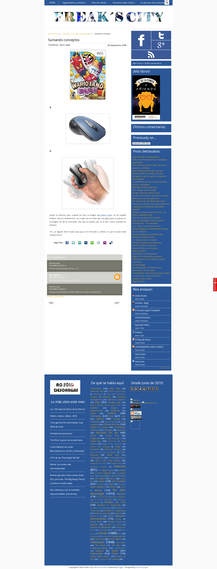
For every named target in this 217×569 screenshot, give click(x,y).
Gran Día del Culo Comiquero (103, 452)
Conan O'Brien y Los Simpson (145, 248)
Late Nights (99, 478)
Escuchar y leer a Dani (123, 2)
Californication (96, 410)
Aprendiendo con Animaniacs (144, 253)
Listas (101, 481)
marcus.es (140, 361)
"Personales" (95, 388)
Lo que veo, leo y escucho (153, 2)
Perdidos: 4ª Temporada (100, 508)
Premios (118, 519)
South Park (99, 539)
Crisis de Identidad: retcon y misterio (148, 220)
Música (98, 490)
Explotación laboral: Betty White (146, 217)
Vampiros (99, 551)
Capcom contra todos (142, 278)
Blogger (120, 567)
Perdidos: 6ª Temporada (114, 510)
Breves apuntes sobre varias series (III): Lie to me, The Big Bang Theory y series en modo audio (67, 479)
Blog (97, 402)
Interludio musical (98, 467)
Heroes (122, 457)
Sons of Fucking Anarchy (114, 536)
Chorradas (75, 34)
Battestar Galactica (116, 399)
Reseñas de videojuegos (100, 527)
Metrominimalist (100, 567)
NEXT (117, 303)
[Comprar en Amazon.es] (146, 119)
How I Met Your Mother (107, 460)
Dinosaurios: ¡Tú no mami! (143, 270)
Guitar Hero (113, 455)
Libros (112, 478)
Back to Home (53, 34)
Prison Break (96, 521)
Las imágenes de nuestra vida (112, 475)
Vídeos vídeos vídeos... (100, 556)
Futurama (94, 449)
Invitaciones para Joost (61, 433)
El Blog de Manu (143, 339)
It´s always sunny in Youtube (144, 240)
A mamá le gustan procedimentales (147, 234)
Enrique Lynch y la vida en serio (145, 193)
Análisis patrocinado (117, 391)
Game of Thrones (112, 449)
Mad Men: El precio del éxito (144, 187)
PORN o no (96, 516)
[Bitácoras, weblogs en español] (149, 403)
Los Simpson (118, 481)
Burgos (114, 408)
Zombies (115, 559)
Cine (111, 415)
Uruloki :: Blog (141, 303)
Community (95, 421)
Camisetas (115, 410)
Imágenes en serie (98, 463)
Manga (120, 484)
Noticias (121, 493)
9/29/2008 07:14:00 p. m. (57, 289)
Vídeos (115, 553)
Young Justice (103, 559)
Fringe (117, 446)
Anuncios (107, 396)
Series (103, 533)
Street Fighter (115, 539)
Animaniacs (98, 394)
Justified (121, 470)
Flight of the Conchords (112, 444)
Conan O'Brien (111, 422)
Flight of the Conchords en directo (147, 256)
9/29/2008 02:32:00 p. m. (57, 265)
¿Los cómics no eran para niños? (146, 226)
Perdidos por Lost (115, 502)
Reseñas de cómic (113, 524)
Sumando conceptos (63, 40)
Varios (115, 550)
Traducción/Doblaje (98, 548)
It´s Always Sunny (106, 470)
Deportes (121, 430)
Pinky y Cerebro (139, 251)
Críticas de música (99, 427)
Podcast (117, 513)
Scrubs (114, 530)
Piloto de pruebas (102, 513)
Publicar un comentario (56, 296)
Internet (119, 466)
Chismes (66, 34)
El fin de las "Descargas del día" (65, 457)
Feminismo (112, 441)
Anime (109, 394)
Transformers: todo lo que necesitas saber (151, 273)
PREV (51, 303)
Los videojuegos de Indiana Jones (146, 267)
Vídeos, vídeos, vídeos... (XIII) (63, 416)
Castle (93, 413)
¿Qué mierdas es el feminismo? (145, 157)
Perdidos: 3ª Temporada (109, 505)
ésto (81, 231)
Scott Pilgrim (103, 530)
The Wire (116, 545)
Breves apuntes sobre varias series (105, 405)
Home (52, 2)
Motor (123, 487)
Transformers (119, 548)
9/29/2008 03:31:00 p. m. (57, 277)
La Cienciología (138, 264)
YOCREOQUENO (142, 317)
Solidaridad (94, 536)
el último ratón (105, 215)
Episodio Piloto (142, 325)
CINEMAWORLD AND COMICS (149, 347)
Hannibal (112, 458)
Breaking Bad (114, 402)
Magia (110, 484)
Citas (123, 416)
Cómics (99, 418)
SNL (119, 533)
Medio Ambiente (97, 487)
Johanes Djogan (141, 567)
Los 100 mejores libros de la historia (67, 409)
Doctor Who (112, 435)
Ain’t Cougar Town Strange (144, 190)
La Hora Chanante (103, 473)
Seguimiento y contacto (73, 2)
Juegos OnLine (138, 281)
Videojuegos (86, 34)
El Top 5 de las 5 (113, 438)
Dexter (93, 435)
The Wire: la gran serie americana (147, 242)
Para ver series (99, 2)
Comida (116, 419)
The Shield (100, 545)
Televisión (97, 542)
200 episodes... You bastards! (145, 223)
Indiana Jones (116, 463)
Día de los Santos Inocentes (144, 245)
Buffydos (94, 408)
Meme (113, 487)
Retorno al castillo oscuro (143, 237)
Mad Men (100, 484)
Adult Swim (114, 388)
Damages (108, 430)
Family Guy (95, 441)
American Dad (96, 391)
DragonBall (95, 438)
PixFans (138, 332)
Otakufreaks (141, 295)
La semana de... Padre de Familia (146, 276)
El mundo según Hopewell (147, 310)
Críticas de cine (111, 424)
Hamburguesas (97, 457)
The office (120, 542)
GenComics (140, 354)
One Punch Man (102, 497)
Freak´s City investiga (100, 447)
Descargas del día (107, 432)
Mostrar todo (165, 368)
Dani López (54, 275)
